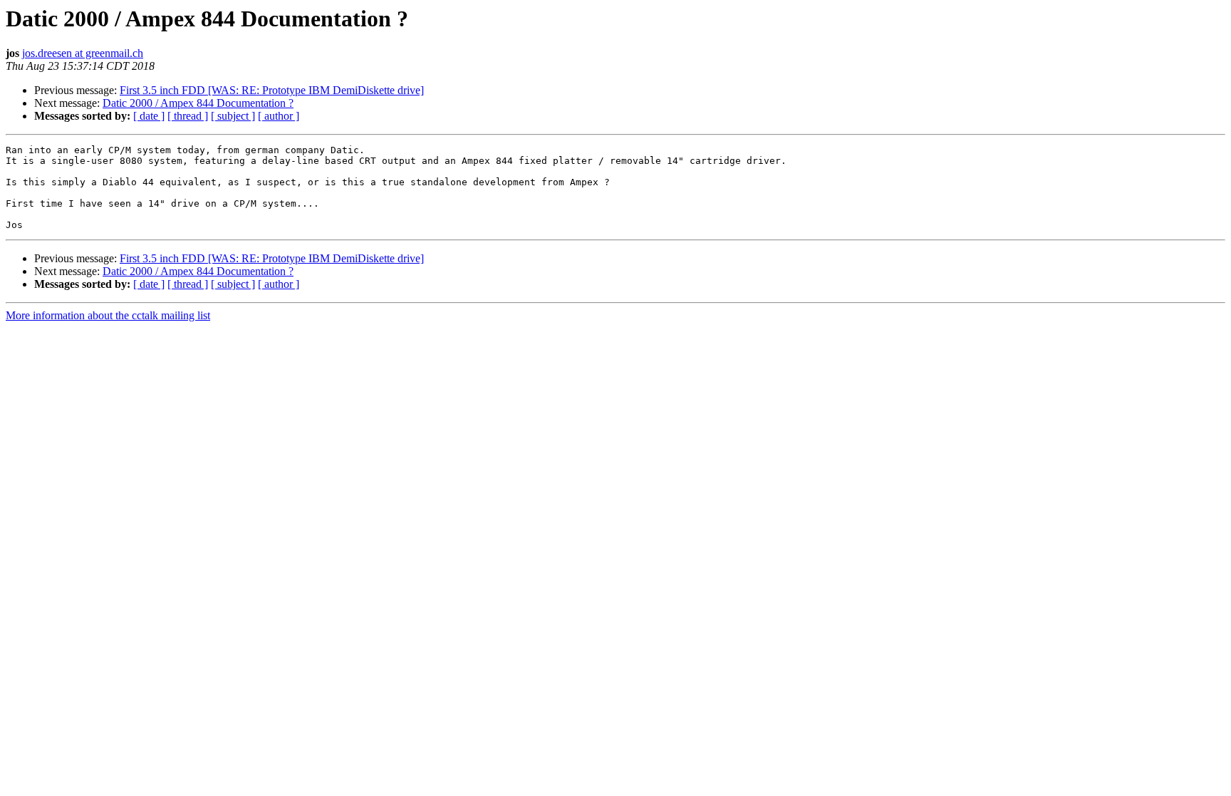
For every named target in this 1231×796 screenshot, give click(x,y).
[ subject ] (233, 116)
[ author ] (278, 116)
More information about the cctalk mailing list (108, 315)
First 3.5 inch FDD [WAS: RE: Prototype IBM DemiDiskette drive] (272, 90)
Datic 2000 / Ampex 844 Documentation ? (198, 103)
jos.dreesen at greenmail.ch (82, 53)
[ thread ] (187, 116)
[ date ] (149, 116)
